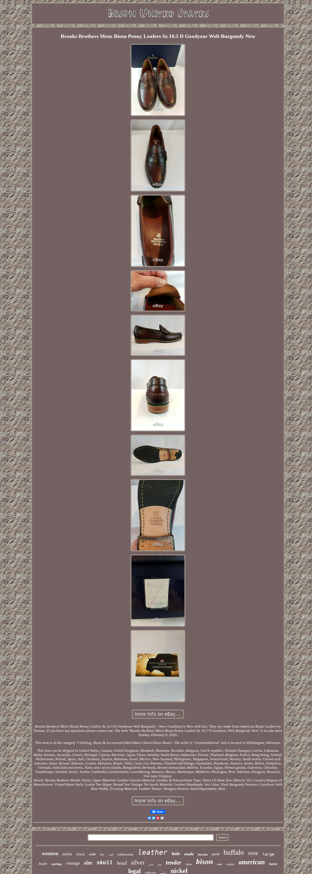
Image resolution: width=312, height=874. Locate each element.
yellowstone (125, 854)
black (80, 854)
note (253, 853)
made (189, 854)
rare (219, 864)
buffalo (233, 852)
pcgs (160, 865)
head (122, 863)
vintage (73, 863)
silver (138, 862)
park (215, 854)
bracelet (203, 854)
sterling (56, 864)
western (50, 853)
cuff (111, 854)
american (252, 862)
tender (173, 862)
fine (102, 854)
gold (151, 864)
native (67, 854)
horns (273, 864)
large (268, 854)
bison (204, 861)
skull (104, 863)
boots (43, 863)
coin (92, 854)
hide (176, 853)
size (88, 863)
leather (152, 852)
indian (189, 864)
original (230, 864)
